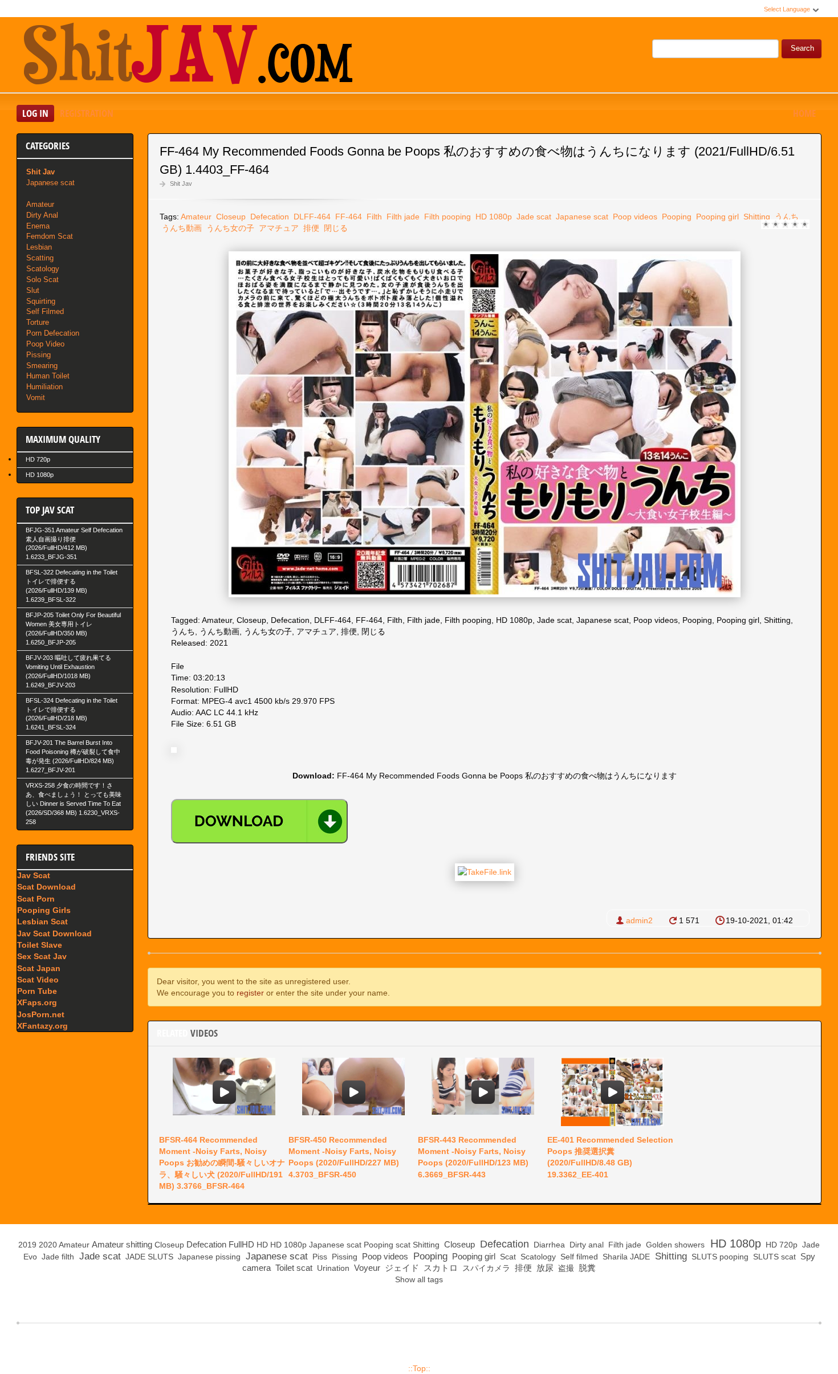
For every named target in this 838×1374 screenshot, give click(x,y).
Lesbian (39, 247)
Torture (37, 322)
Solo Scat (42, 279)
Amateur (196, 216)
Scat (507, 1256)
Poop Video (45, 344)
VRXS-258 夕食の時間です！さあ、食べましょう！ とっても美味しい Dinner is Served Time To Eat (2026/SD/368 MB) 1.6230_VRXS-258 (73, 803)
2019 (27, 1244)
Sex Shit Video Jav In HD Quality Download (188, 56)
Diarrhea (548, 1244)
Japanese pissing (208, 1256)
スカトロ (439, 1268)
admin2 (639, 920)
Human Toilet (48, 376)
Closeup (230, 216)
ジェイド (401, 1268)
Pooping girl (716, 216)
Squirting (40, 301)
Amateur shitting (122, 1244)
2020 (48, 1244)
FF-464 (347, 216)
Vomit (35, 397)
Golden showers (674, 1244)
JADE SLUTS (148, 1256)
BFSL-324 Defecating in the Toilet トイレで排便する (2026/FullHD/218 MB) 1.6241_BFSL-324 (71, 714)
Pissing (38, 354)
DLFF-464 (311, 216)
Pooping (675, 216)
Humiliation (44, 386)
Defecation (268, 216)
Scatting (40, 258)
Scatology (42, 268)
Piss (318, 1256)
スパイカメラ (485, 1268)
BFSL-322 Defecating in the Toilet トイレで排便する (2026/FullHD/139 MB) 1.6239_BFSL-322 (71, 586)
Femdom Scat (49, 236)
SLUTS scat (773, 1256)
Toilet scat (292, 1268)
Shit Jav (181, 183)
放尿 (544, 1268)
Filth (373, 216)
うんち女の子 (229, 228)
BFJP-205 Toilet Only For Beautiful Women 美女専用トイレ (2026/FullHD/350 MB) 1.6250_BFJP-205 (73, 628)
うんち (785, 216)
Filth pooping (446, 216)
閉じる (335, 228)
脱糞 (586, 1268)
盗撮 (565, 1268)
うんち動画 (181, 228)
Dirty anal (585, 1244)
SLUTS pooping (718, 1256)
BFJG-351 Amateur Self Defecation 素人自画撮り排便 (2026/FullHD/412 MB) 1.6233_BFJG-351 (74, 544)
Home (804, 113)
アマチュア (278, 228)
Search (802, 48)
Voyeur (366, 1268)
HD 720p (38, 459)
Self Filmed (45, 311)
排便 (310, 228)
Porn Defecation (52, 333)
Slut (32, 290)
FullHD (241, 1244)
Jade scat (532, 216)
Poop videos (634, 216)
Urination (332, 1268)
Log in (35, 113)
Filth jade (402, 216)
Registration (86, 113)
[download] (259, 821)
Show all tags (419, 1279)
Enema (38, 226)
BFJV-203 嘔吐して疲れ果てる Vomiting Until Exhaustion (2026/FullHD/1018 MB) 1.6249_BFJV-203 (68, 671)
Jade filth (56, 1256)
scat (403, 1244)
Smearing (42, 365)
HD (262, 1244)
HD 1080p (492, 216)
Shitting (755, 216)
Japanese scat (581, 216)
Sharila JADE (625, 1256)
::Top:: (419, 1368)
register (250, 992)
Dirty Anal (42, 215)
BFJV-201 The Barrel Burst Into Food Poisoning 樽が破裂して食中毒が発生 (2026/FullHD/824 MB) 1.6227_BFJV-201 (73, 756)
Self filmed (578, 1256)
